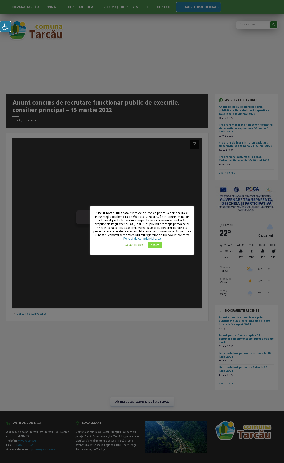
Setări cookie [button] (134, 245)
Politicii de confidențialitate (142, 238)
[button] (5, 26)
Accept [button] (155, 245)
